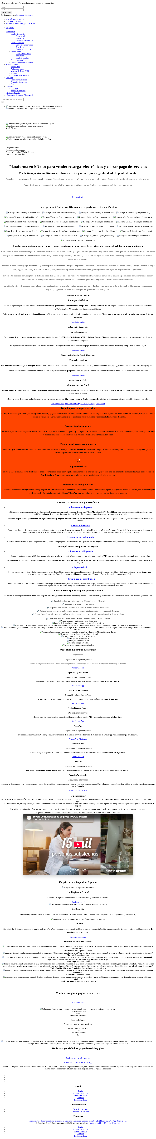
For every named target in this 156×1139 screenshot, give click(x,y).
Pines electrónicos (57, 1121)
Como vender (21, 36)
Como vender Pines (23, 54)
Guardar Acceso (9, 15)
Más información (78, 322)
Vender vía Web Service (78, 790)
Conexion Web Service (20, 75)
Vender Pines (16, 51)
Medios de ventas (80, 1132)
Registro (92, 1121)
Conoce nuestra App (18, 60)
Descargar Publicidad (73, 1121)
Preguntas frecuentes (19, 82)
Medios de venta (80, 1095)
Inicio (80, 1091)
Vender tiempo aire (18, 34)
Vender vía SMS (78, 757)
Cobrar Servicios (17, 43)
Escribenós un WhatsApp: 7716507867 (21, 23)
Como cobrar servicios (24, 45)
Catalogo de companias (25, 40)
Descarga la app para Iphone (94, 404)
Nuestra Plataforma (80, 1093)
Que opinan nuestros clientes (22, 62)
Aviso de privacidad (80, 1109)
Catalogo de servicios (24, 49)
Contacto (14, 89)
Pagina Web (15, 67)
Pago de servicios (43, 1121)
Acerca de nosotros (18, 91)
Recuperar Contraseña (24, 15)
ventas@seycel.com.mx (15, 19)
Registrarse (10, 28)
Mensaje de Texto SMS (20, 71)
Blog (13, 84)
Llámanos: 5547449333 (15, 21)
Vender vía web (78, 668)
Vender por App (78, 685)
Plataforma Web (106, 1121)
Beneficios (20, 38)
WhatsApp (15, 73)
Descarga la (66, 404)
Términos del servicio (80, 1111)
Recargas (32, 1121)
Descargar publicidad (19, 80)
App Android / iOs (120, 1121)
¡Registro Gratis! (78, 197)
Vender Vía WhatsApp (78, 739)
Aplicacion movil (17, 69)
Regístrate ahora (80, 1100)
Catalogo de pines (22, 58)
